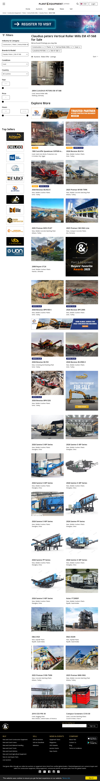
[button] (4, 4)
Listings (51, 9)
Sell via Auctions (38, 739)
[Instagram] (55, 771)
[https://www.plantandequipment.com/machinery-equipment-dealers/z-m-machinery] (64, 324)
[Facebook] (50, 771)
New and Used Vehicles (10, 751)
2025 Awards (54, 745)
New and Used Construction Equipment (15, 739)
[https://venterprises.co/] (15, 242)
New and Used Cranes (10, 742)
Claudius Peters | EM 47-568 (12, 54)
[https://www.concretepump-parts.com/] (15, 137)
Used (4, 64)
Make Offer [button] (45, 57)
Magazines (53, 742)
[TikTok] (59, 771)
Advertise (36, 745)
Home (28, 9)
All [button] (32, 57)
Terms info (66, 778)
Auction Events (54, 748)
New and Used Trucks (10, 748)
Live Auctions (7, 760)
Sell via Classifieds (38, 742)
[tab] (32, 56)
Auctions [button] (37, 57)
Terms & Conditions (75, 748)
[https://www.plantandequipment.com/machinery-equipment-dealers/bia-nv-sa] (15, 158)
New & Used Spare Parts (10, 757)
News (62, 9)
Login (93, 4)
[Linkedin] (41, 771)
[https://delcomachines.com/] (15, 148)
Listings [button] (53, 57)
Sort (94, 57)
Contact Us (72, 742)
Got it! (91, 778)
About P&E (72, 739)
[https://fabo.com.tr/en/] (15, 179)
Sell (71, 9)
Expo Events (53, 751)
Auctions (39, 9)
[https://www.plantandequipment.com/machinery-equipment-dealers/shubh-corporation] (15, 221)
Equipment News (55, 739)
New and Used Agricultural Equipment (14, 754)
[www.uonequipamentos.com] (15, 252)
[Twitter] (45, 771)
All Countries (7, 74)
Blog (70, 745)
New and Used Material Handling (13, 745)
